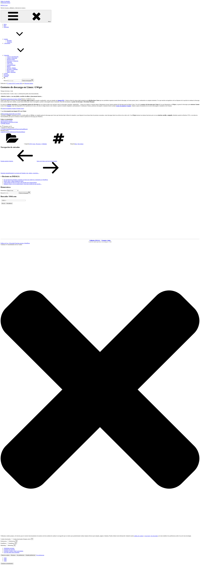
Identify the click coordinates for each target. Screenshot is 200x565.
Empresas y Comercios (12, 61)
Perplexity (13, 132)
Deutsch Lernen (11, 59)
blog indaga (80, 144)
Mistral (23, 132)
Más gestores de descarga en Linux (9, 122)
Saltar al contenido (5, 1)
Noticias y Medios (11, 68)
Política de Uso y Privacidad (8, 243)
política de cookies (138, 536)
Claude (7, 132)
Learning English (11, 65)
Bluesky (26, 129)
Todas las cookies (5, 555)
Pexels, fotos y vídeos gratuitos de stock (13, 181)
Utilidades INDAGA (94, 240)
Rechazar (13, 555)
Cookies (6, 73)
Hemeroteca (4, 190)
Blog (5, 25)
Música (8, 66)
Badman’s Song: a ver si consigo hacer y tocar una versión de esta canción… (23, 184)
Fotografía (9, 62)
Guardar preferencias (30, 555)
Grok (10, 132)
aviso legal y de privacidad (151, 536)
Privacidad (6, 75)
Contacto (6, 76)
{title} (5, 558)
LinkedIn (8, 129)
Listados (6, 39)
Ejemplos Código (106, 240)
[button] (4, 78)
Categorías (6, 55)
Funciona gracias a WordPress (22, 243)
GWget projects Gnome (6, 120)
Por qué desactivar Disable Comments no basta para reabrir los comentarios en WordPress (26, 179)
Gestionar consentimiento (7, 563)
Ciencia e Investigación (12, 56)
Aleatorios (9, 42)
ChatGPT (3, 132)
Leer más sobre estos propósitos (11, 552)
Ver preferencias (20, 555)
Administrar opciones (9, 548)
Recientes (9, 40)
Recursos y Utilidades (12, 69)
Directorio (6, 27)
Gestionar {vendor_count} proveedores (13, 551)
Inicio (5, 24)
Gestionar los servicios (9, 549)
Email (22, 129)
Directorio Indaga (28, 83)
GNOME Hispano (5, 123)
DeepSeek (19, 132)
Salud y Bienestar (11, 72)
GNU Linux (10, 63)
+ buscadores (7, 43)
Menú (49, 21)
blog (76, 144)
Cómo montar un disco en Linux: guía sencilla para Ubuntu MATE (20, 182)
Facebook (13, 129)
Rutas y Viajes (10, 70)
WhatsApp (18, 129)
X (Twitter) (3, 129)
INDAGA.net (4, 5)
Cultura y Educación (12, 58)
